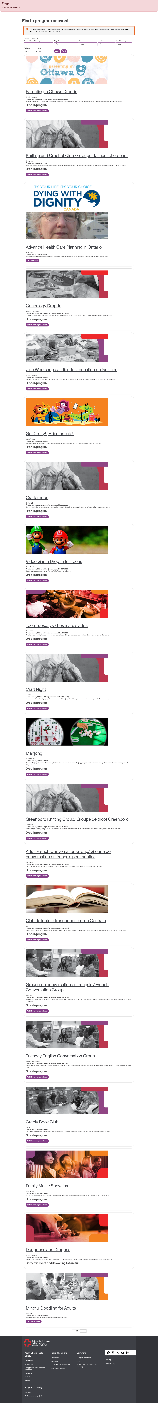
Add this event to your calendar (37, 111)
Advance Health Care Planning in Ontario (64, 247)
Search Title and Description (33, 41)
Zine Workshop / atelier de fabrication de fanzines (71, 369)
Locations (101, 41)
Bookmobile (54, 1361)
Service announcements (58, 1368)
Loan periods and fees (84, 1358)
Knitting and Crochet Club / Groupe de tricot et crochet (77, 155)
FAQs (78, 1361)
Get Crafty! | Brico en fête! (50, 433)
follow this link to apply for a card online (108, 29)
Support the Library (33, 1387)
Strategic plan (29, 1364)
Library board (29, 1361)
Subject (56, 41)
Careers (27, 1377)
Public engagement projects (33, 1396)
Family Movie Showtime (47, 1185)
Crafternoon (37, 497)
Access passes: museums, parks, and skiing (87, 1366)
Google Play (127, 1352)
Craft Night (36, 689)
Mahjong (34, 753)
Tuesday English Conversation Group (60, 1055)
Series (81, 41)
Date (39, 48)
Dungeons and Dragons (48, 1249)
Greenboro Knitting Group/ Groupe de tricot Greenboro (77, 819)
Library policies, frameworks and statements (35, 1369)
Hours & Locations (59, 1353)
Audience (27, 48)
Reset (64, 51)
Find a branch (55, 1358)
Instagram (113, 1352)
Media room (28, 1380)
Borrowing (81, 1353)
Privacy (108, 1359)
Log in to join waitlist (33, 1321)
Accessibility (110, 1363)
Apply (57, 51)
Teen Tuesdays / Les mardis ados (57, 625)
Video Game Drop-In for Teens (54, 561)
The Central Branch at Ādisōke (60, 1365)
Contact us (28, 1373)
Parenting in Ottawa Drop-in (51, 91)
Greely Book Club (42, 1122)
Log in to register (32, 260)
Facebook (108, 1352)
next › (83, 1331)
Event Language (121, 41)
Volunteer (28, 1392)
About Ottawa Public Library (34, 1354)
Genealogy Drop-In (43, 305)
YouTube (122, 1352)
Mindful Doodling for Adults (51, 1308)
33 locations (56, 31)
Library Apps (132, 1352)
